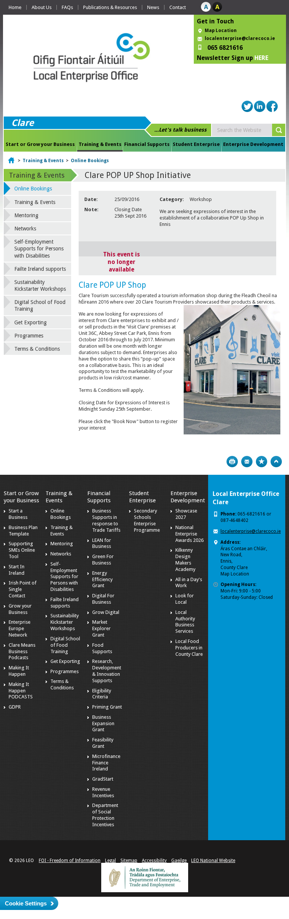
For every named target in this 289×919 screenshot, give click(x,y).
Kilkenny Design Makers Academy (185, 559)
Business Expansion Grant (103, 723)
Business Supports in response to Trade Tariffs (106, 520)
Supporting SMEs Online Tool (22, 550)
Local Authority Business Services (185, 621)
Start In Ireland (16, 570)
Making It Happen (19, 671)
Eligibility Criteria (101, 694)
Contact (177, 7)
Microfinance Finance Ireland (106, 762)
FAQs (67, 7)
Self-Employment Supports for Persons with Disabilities (39, 248)
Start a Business (18, 514)
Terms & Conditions (37, 349)
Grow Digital (105, 612)
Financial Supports (147, 144)
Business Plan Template (23, 531)
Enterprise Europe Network (19, 628)
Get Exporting (30, 322)
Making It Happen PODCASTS (21, 690)
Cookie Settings (26, 903)
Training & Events (100, 144)
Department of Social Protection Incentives (105, 814)
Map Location (221, 30)
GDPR (15, 707)
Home (15, 7)
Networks (25, 229)
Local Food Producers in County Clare (189, 647)
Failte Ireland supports (40, 269)
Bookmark (261, 461)
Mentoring (26, 215)
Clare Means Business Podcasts (22, 651)
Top (276, 461)
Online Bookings (90, 160)
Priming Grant (107, 707)
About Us (42, 7)
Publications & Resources (110, 7)
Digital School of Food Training (39, 305)
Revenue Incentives (103, 792)
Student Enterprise (196, 144)
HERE (261, 57)
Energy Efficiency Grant (102, 579)
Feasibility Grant (102, 743)
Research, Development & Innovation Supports (106, 670)
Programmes (28, 336)
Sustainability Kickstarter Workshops (40, 285)
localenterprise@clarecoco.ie (240, 38)
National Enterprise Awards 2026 (189, 534)
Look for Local (184, 599)
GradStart (102, 779)
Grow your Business (20, 609)
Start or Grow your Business (40, 144)
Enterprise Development (253, 144)
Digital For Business (103, 599)
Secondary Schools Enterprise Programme (147, 520)
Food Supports (102, 648)
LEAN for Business (101, 543)
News (153, 7)
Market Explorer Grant (101, 628)
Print (232, 461)
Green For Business (103, 560)
